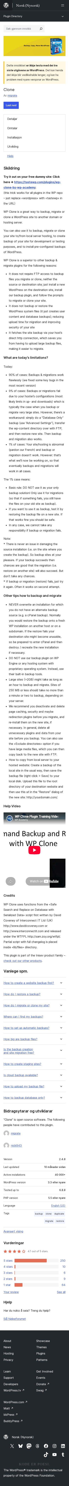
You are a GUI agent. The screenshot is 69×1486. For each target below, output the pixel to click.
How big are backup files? (20, 1039)
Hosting (9, 1353)
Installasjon (14, 137)
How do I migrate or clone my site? (27, 1005)
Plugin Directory (13, 16)
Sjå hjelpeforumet (15, 1319)
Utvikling (12, 146)
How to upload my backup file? (24, 1086)
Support (9, 1377)
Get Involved (44, 1371)
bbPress (11, 1414)
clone (48, 1213)
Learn (7, 1371)
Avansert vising (13, 1231)
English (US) (58, 1205)
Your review (11, 1292)
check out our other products (23, 961)
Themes (41, 1347)
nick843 (16, 1145)
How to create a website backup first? (29, 983)
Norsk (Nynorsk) (23, 1437)
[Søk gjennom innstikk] (41, 28)
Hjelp (10, 156)
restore (60, 1221)
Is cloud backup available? (21, 1075)
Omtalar (12, 128)
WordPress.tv (14, 1390)
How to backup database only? (24, 1097)
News (7, 1347)
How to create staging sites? (22, 1064)
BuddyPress (13, 1421)
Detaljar (12, 119)
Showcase (43, 1341)
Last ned (11, 105)
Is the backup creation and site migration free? (19, 1051)
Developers (11, 1384)
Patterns (41, 1360)
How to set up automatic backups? (26, 1028)
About (7, 1341)
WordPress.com (16, 1402)
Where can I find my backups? (23, 1016)
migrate (12, 95)
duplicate (59, 1213)
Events (40, 1377)
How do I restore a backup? (22, 994)
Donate (43, 1384)
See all (61, 1292)
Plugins (40, 1353)
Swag (41, 1390)
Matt (8, 1408)
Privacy (8, 1360)
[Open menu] (63, 5)
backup (39, 1213)
